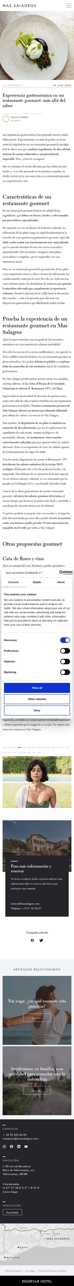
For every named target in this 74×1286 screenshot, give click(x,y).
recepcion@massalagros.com (21, 1138)
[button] (54, 782)
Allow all (37, 687)
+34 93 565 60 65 (31, 908)
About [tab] (61, 582)
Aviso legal (30, 1270)
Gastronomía (13, 85)
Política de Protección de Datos (52, 1270)
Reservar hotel (37, 1281)
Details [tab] (37, 582)
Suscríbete (12, 1212)
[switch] (65, 651)
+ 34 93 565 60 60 (14, 1134)
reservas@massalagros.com (25, 903)
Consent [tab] (13, 582)
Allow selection (37, 699)
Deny (37, 710)
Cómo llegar (10, 1191)
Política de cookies (13, 1270)
